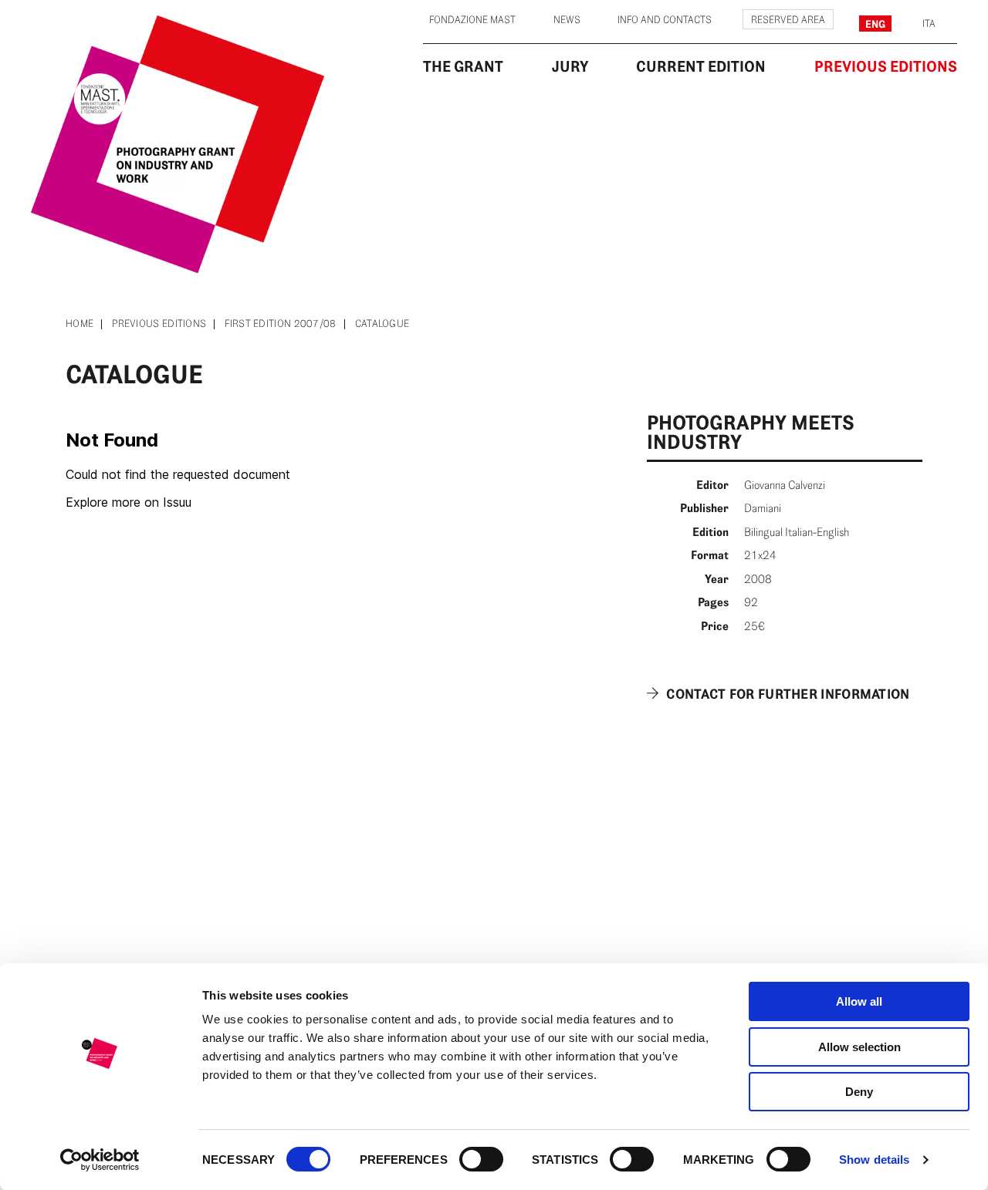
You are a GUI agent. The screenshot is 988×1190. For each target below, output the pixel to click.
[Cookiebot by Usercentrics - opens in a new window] (99, 1159)
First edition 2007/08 (280, 324)
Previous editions (159, 324)
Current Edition (701, 66)
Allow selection (859, 1046)
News (566, 20)
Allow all (859, 1001)
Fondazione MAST (472, 20)
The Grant (463, 66)
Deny (859, 1091)
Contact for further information (787, 694)
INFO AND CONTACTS (665, 20)
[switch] (481, 1159)
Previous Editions (885, 66)
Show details (874, 1159)
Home (79, 324)
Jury (570, 66)
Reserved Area (788, 20)
